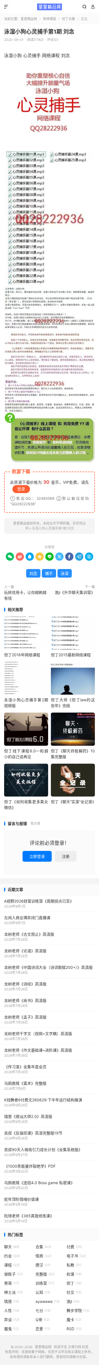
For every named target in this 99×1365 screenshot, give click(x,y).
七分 (43, 1310)
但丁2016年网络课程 (22, 654)
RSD (74, 1328)
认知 (42, 1292)
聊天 (11, 1246)
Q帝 (42, 1319)
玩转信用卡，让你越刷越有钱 (25, 595)
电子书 (76, 1255)
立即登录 (37, 856)
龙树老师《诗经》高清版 (25, 984)
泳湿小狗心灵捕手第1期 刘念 (39, 31)
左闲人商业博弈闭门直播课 (27, 917)
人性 (11, 1310)
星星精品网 (49, 7)
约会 (12, 1255)
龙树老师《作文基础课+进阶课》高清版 (38, 1050)
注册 (66, 856)
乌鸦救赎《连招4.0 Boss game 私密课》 (39, 1182)
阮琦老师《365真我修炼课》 (29, 1215)
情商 (43, 1255)
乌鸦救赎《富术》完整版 (25, 1083)
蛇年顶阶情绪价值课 (21, 1199)
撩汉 (42, 1265)
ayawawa (47, 1301)
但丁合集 (68, 19)
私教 (74, 1265)
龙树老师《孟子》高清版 (25, 1017)
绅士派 (13, 1292)
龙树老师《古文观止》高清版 (29, 934)
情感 (11, 1301)
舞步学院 (78, 1310)
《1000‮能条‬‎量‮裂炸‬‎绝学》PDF (30, 1166)
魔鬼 (11, 1328)
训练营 (44, 1283)
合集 (43, 1246)
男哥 (11, 1283)
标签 (85, 1347)
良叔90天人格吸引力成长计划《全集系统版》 (43, 1149)
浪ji (73, 1301)
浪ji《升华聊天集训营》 (75, 592)
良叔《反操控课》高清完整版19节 (33, 1133)
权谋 (74, 1274)
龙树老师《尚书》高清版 (25, 1000)
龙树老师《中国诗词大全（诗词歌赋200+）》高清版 (48, 967)
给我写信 (60, 1347)
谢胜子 (13, 1274)
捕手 (49, 573)
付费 (74, 1246)
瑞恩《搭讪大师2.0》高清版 (28, 1116)
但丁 (74, 1283)
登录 (21, 488)
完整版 (45, 1274)
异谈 (11, 1319)
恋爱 (42, 1328)
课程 (12, 1265)
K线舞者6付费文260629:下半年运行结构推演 (43, 1099)
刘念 (33, 573)
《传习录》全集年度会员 (25, 1066)
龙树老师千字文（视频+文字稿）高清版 (38, 1033)
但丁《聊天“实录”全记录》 (73, 801)
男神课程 (49, 19)
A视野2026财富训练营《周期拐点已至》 (39, 901)
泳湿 (64, 573)
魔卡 (74, 1319)
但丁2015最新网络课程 (71, 654)
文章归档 (74, 1347)
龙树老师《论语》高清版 (25, 950)
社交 (74, 1292)
